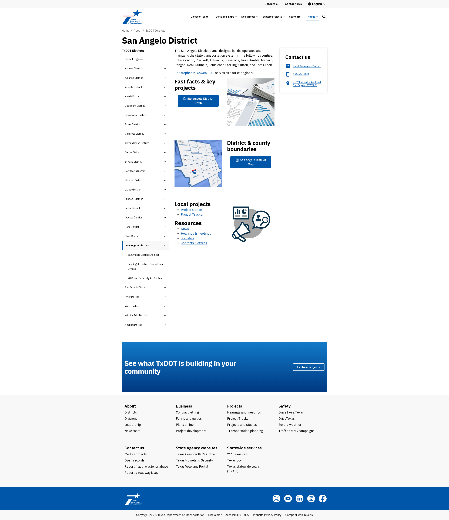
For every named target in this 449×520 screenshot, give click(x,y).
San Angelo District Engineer (143, 254)
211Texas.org (237, 454)
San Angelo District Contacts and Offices (146, 266)
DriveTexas (287, 418)
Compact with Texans (299, 515)
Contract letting (187, 412)
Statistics (187, 238)
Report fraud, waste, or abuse (146, 466)
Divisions (131, 418)
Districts (131, 412)
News (185, 229)
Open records (135, 460)
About (137, 30)
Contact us (134, 447)
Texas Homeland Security (194, 460)
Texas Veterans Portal (192, 466)
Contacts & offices (194, 243)
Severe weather (290, 425)
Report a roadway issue (142, 473)
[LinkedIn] (299, 498)
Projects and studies (242, 425)
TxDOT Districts (155, 30)
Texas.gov (234, 460)
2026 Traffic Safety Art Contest (145, 278)
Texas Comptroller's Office (195, 454)
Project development (191, 431)
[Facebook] (323, 498)
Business (184, 406)
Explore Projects (308, 367)
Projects (234, 406)
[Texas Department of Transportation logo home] (132, 17)
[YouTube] (288, 498)
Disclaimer (215, 515)
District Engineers (135, 59)
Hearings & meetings (196, 233)
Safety (285, 406)
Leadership (133, 425)
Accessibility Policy (237, 515)
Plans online (185, 425)
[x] (276, 498)
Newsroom (132, 431)
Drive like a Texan (291, 412)
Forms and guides (189, 418)
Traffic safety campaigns (296, 431)
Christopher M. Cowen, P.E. (194, 73)
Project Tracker (192, 214)
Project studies (192, 210)
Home (125, 30)
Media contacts (136, 454)
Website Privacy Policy (267, 515)
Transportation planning (245, 431)
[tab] (201, 17)
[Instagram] (311, 498)
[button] (164, 68)
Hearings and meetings (244, 412)
